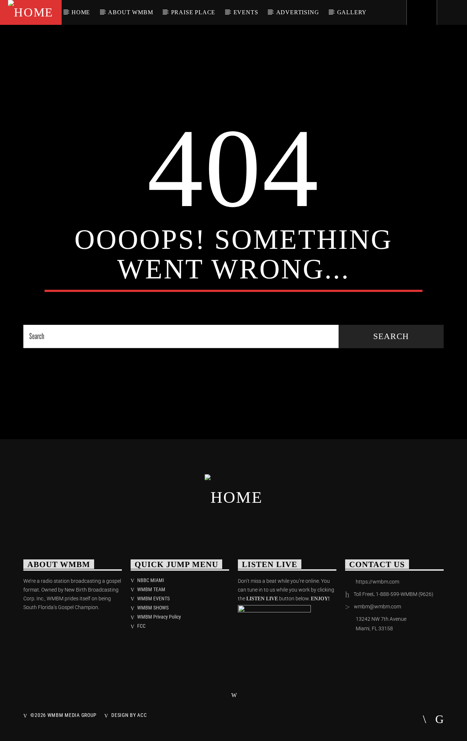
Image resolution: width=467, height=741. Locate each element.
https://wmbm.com (377, 582)
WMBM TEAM (151, 589)
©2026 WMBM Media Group (63, 715)
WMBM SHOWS (153, 608)
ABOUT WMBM (130, 12)
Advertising (297, 12)
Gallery (352, 12)
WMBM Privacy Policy (159, 617)
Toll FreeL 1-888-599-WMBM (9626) (393, 594)
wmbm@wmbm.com (377, 606)
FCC (141, 626)
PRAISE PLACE (193, 12)
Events (246, 12)
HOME (81, 12)
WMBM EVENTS (153, 598)
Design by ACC (129, 715)
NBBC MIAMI (150, 580)
